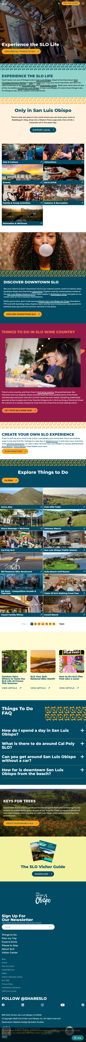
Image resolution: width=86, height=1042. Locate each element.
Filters (9, 480)
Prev (24, 624)
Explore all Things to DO (20, 51)
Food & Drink (9, 942)
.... (43, 624)
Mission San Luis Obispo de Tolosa (53, 301)
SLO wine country (46, 392)
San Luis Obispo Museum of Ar (21, 294)
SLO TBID (5, 980)
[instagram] (42, 1005)
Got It (4, 1037)
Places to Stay (10, 945)
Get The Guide (70, 3)
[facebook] (3, 1005)
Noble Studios (37, 1022)
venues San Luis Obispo (28, 88)
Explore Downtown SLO (21, 314)
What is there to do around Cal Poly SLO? (38, 746)
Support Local (41, 130)
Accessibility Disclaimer (11, 988)
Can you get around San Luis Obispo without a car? (39, 759)
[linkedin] (22, 1005)
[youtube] (63, 1005)
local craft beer (29, 85)
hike (31, 83)
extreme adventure (15, 444)
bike (38, 83)
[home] (4, 3)
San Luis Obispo (43, 80)
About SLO (8, 949)
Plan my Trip (9, 938)
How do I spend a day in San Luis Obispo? (35, 732)
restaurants (37, 291)
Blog (4, 959)
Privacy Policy (7, 984)
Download (41, 874)
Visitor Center (10, 952)
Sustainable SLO (8, 970)
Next (61, 624)
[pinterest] (83, 1005)
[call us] (59, 3)
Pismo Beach (20, 446)
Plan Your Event (8, 966)
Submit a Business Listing (12, 977)
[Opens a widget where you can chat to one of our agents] (77, 1038)
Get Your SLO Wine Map (18, 410)
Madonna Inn (52, 441)
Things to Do (9, 934)
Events (4, 963)
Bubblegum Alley (59, 294)
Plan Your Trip (13, 451)
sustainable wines (48, 85)
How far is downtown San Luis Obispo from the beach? (32, 772)
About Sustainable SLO (19, 823)
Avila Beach (7, 446)
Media (4, 973)
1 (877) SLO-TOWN (9, 991)
